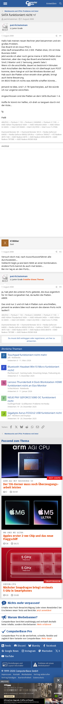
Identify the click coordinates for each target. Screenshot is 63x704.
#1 (60, 36)
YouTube (9, 656)
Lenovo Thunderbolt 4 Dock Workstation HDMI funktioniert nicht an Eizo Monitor (35, 383)
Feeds (8, 645)
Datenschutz (38, 678)
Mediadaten (27, 674)
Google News (12, 651)
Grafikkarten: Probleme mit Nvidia (35, 404)
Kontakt (16, 674)
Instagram (30, 651)
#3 (60, 287)
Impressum (6, 674)
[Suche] (60, 3)
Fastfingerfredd (14, 404)
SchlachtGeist (13, 388)
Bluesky (36, 645)
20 (6, 595)
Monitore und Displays (21, 415)
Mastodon (47, 651)
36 (6, 543)
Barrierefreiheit (24, 678)
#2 (60, 252)
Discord (21, 645)
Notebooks (16, 357)
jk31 (9, 415)
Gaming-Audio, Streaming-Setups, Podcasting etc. (40, 373)
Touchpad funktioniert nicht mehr (27, 354)
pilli (9, 357)
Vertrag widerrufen (42, 674)
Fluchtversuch (13, 373)
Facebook (51, 645)
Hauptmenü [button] (5, 3)
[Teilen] (56, 36)
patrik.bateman (10, 19)
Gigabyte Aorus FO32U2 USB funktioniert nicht (35, 413)
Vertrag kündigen (8, 678)
